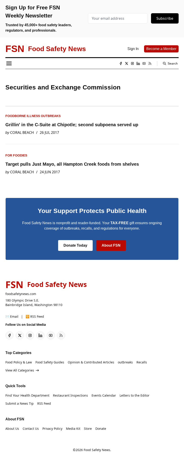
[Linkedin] (138, 63)
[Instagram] (132, 63)
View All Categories (19, 370)
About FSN (111, 245)
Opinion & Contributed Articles (91, 362)
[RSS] (150, 63)
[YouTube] (144, 63)
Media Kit (73, 428)
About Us (12, 428)
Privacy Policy (52, 428)
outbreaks (125, 362)
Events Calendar (104, 395)
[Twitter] (126, 63)
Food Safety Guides (49, 362)
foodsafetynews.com (20, 294)
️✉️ (11, 316)
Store (88, 428)
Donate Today (75, 245)
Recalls (141, 362)
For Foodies (16, 155)
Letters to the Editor (134, 395)
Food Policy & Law (18, 362)
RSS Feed (44, 403)
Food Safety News (97, 450)
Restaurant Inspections (70, 395)
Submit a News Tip (19, 403)
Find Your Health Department (27, 395)
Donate (100, 428)
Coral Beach (22, 132)
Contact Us (31, 428)
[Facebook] (121, 63)
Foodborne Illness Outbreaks (33, 116)
